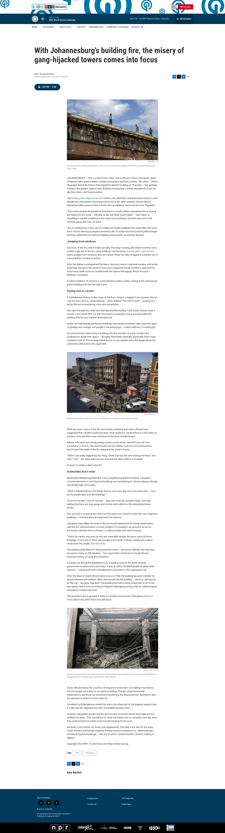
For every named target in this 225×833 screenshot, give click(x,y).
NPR (77, 753)
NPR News (90, 753)
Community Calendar (117, 27)
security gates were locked (140, 251)
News (34, 27)
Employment (93, 798)
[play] (35, 18)
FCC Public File (127, 798)
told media (100, 543)
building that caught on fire (85, 198)
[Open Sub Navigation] (39, 27)
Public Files (126, 804)
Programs (48, 27)
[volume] (43, 19)
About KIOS (65, 27)
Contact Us (137, 27)
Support (81, 27)
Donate (187, 6)
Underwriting (96, 27)
